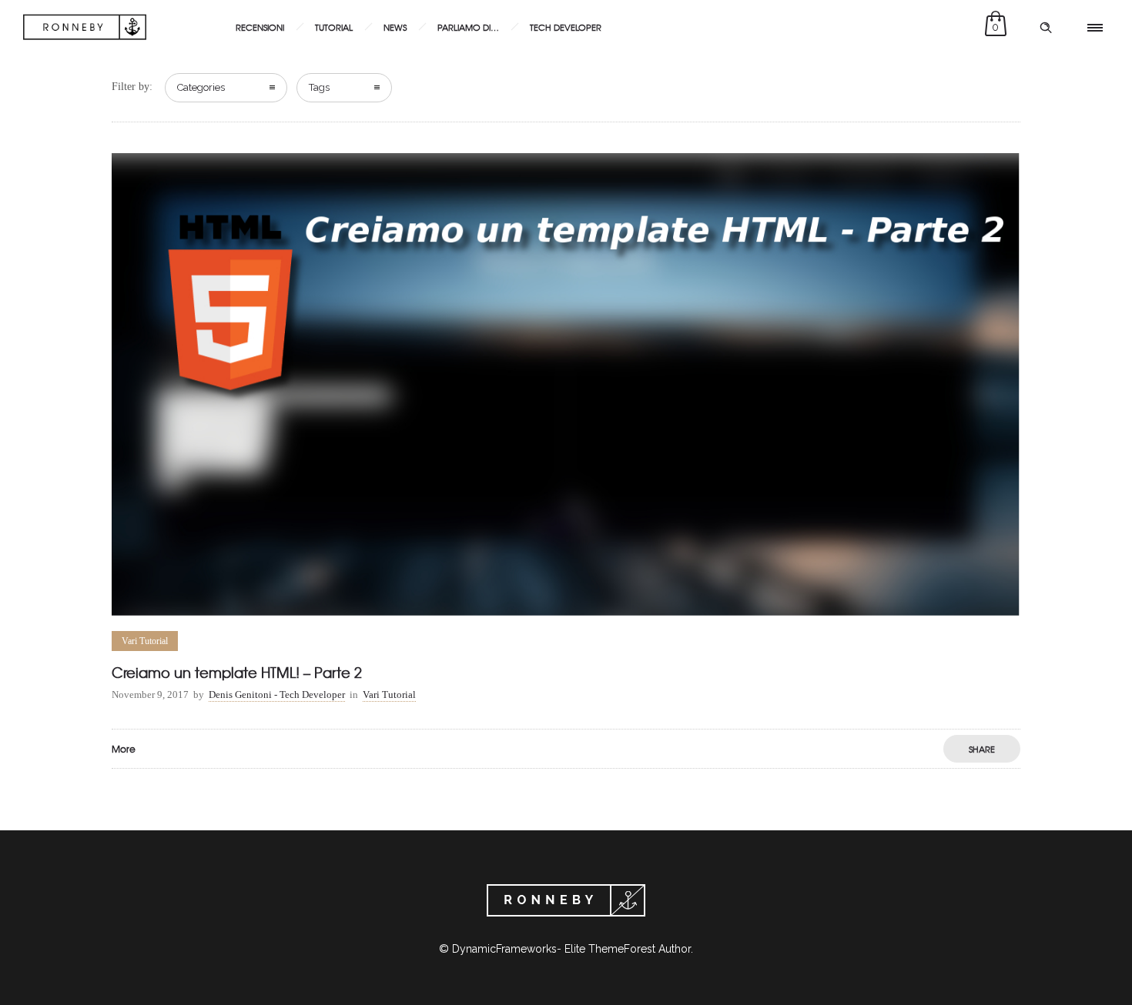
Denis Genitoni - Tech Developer (277, 694)
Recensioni (260, 27)
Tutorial (334, 27)
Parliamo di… (468, 27)
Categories (201, 87)
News (395, 27)
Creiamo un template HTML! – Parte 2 (237, 672)
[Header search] (1045, 27)
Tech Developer (565, 27)
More (124, 749)
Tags (319, 87)
